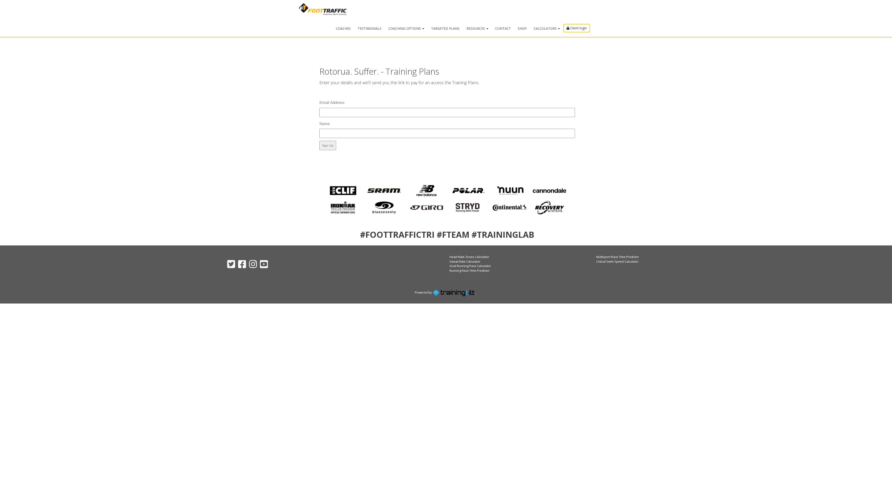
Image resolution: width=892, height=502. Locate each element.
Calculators (546, 28)
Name (324, 124)
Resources (476, 28)
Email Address (331, 102)
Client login (578, 28)
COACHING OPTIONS (405, 28)
